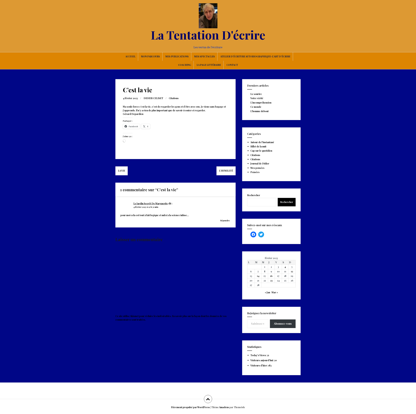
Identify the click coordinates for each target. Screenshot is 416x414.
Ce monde (255, 106)
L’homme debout (259, 111)
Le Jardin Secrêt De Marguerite (150, 203)
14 (258, 276)
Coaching (184, 64)
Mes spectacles (204, 56)
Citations (174, 98)
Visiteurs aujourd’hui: (262, 360)
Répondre (225, 220)
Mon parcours (150, 56)
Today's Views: (258, 355)
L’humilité (226, 170)
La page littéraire (209, 64)
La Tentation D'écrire (208, 34)
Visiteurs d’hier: (259, 365)
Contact (232, 64)
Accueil (130, 56)
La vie (121, 170)
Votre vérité (256, 98)
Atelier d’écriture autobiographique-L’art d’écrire (255, 56)
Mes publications (177, 56)
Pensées (255, 172)
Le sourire (256, 94)
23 (271, 280)
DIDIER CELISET (153, 98)
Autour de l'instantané (262, 142)
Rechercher (253, 195)
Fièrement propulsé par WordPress (190, 407)
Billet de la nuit (258, 146)
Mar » (275, 292)
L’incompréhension (260, 102)
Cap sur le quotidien (261, 150)
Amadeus (224, 407)
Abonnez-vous (283, 323)
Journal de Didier (259, 163)
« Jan (267, 292)
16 (271, 276)
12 (292, 271)
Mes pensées (257, 167)
